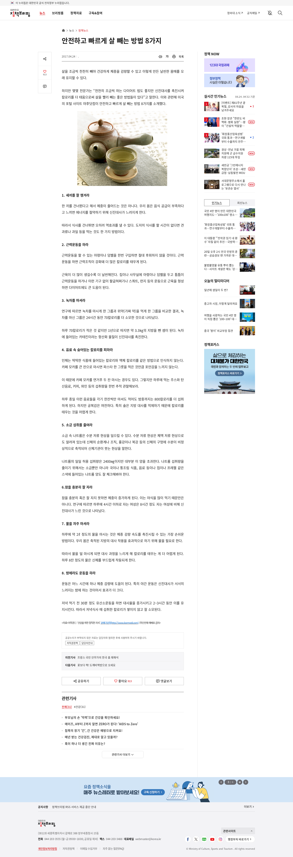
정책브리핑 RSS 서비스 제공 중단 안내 (74, 806)
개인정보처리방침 (47, 848)
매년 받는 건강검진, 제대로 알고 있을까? (91, 737)
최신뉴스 (242, 203)
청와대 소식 (233, 13)
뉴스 (42, 13)
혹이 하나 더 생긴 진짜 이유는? (85, 744)
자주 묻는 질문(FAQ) (113, 848)
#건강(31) (80, 707)
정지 (239, 782)
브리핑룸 (58, 13)
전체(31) (67, 707)
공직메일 (252, 13)
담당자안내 (87, 643)
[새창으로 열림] (174, 56)
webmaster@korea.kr (148, 839)
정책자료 (76, 13)
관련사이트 (229, 831)
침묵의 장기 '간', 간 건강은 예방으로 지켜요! (93, 731)
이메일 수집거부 (88, 848)
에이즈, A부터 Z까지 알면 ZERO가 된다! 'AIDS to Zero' (101, 724)
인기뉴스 (217, 203)
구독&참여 (95, 13)
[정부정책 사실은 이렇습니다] (229, 80)
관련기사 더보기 (121, 754)
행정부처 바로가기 (238, 839)
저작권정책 (72, 643)
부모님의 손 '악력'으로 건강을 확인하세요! (92, 718)
